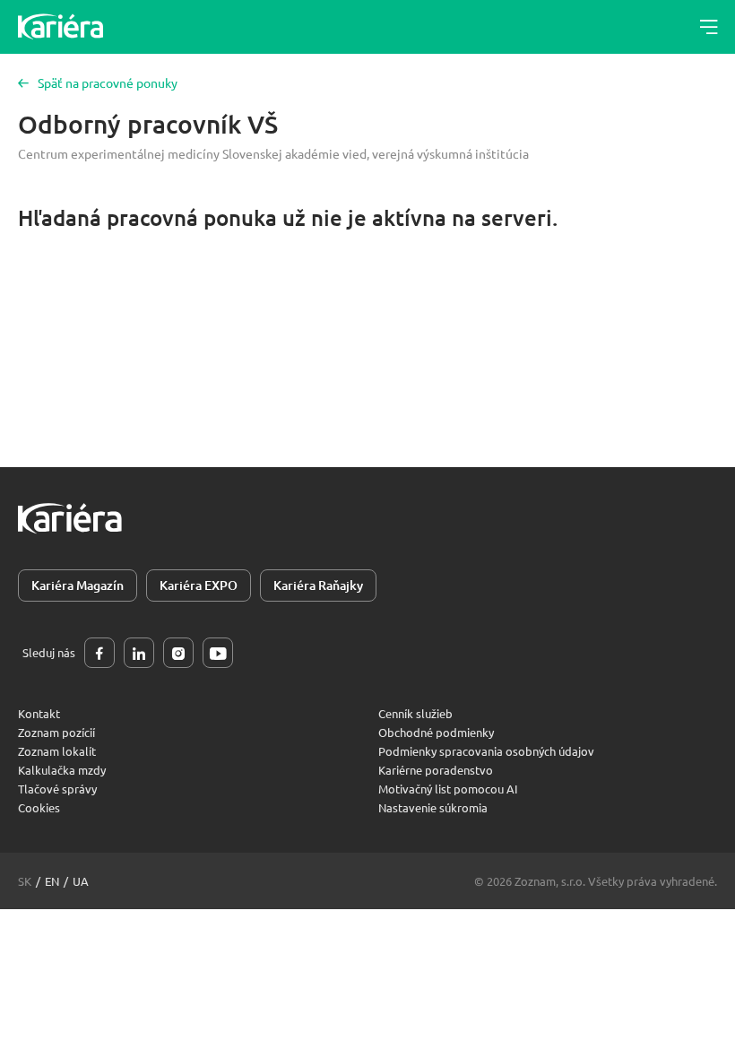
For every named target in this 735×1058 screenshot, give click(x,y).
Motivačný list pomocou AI (448, 788)
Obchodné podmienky (436, 732)
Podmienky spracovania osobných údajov (486, 751)
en (52, 881)
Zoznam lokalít (57, 751)
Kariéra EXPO (199, 585)
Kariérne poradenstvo (435, 769)
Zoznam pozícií (56, 732)
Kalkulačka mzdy (62, 769)
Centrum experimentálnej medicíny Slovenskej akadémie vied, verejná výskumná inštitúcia (273, 153)
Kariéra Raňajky (318, 585)
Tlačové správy (57, 788)
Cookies (39, 807)
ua (81, 881)
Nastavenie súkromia (433, 807)
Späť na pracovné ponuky (107, 82)
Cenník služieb (415, 713)
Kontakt (39, 713)
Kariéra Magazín (77, 585)
